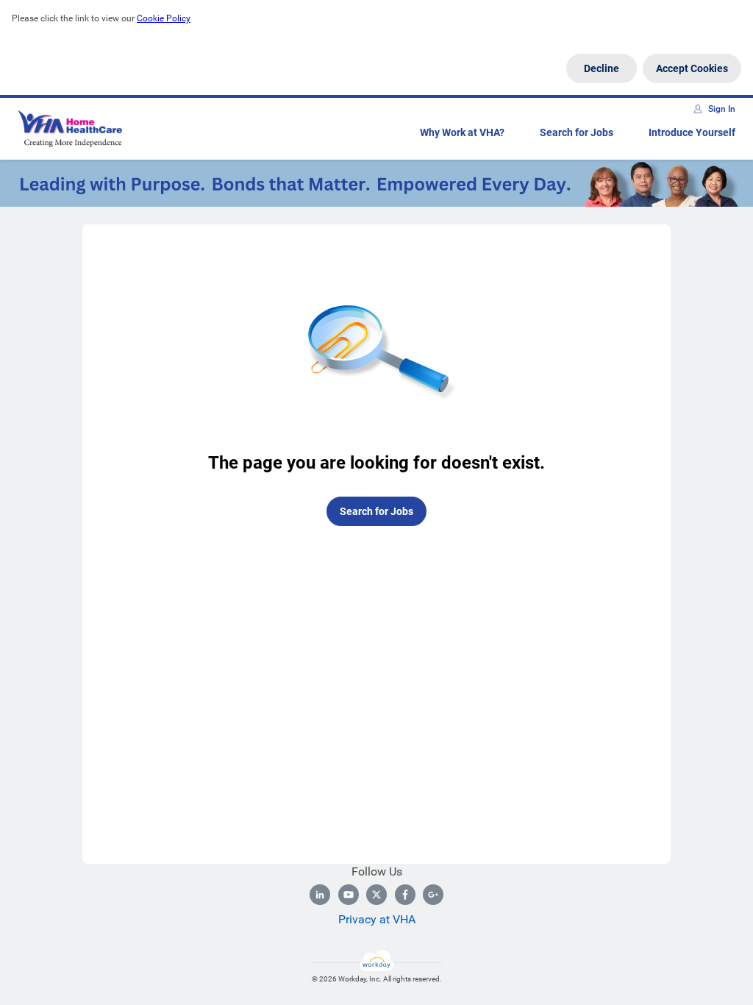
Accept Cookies (692, 68)
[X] (376, 894)
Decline (601, 68)
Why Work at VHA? (462, 132)
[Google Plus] (433, 894)
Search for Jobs (576, 132)
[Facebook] (405, 894)
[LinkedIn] (320, 894)
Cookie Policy (163, 18)
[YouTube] (348, 894)
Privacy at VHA (376, 919)
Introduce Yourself (692, 132)
